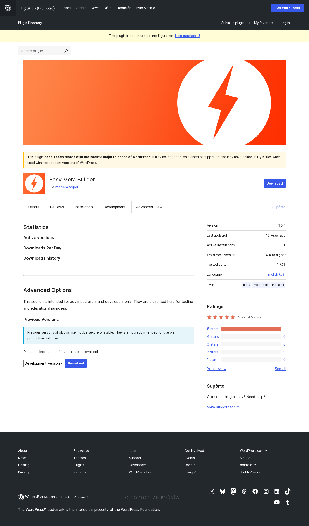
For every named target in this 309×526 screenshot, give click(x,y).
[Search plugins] (66, 50)
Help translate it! (187, 36)
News (22, 458)
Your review (216, 368)
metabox (278, 285)
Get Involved (194, 451)
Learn (133, 451)
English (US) (277, 274)
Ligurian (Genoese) (74, 497)
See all (280, 368)
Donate (192, 465)
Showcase (81, 451)
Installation (84, 207)
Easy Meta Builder (72, 179)
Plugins (79, 465)
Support (135, 458)
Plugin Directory (30, 23)
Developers (138, 465)
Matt (245, 458)
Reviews (57, 207)
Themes (80, 458)
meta (246, 285)
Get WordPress (287, 8)
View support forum (223, 407)
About (22, 451)
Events (190, 458)
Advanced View (149, 207)
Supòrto (279, 207)
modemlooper (66, 187)
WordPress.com (253, 451)
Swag (191, 472)
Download (275, 183)
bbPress (248, 465)
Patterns (80, 472)
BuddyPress (251, 472)
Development (114, 207)
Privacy (23, 472)
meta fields (261, 285)
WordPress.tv (141, 472)
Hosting (24, 465)
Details (33, 207)
